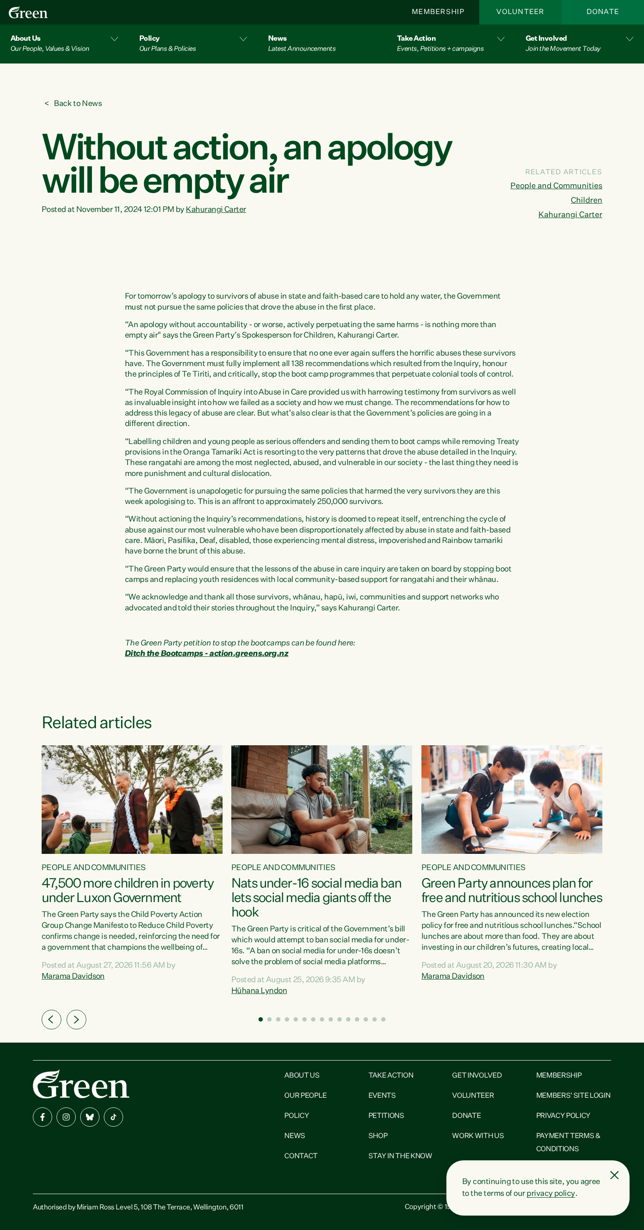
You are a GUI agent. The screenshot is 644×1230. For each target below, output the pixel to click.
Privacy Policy (563, 1116)
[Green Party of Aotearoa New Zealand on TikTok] (113, 1117)
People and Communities (556, 186)
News (294, 1136)
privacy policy (551, 1194)
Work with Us (478, 1136)
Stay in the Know (400, 1156)
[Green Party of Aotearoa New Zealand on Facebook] (42, 1117)
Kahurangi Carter (216, 210)
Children (586, 200)
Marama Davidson (73, 976)
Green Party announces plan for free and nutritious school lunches (511, 891)
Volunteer (520, 12)
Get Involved (477, 1075)
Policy (296, 1116)
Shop (378, 1136)
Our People (305, 1096)
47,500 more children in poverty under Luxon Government (127, 891)
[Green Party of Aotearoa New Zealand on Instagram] (66, 1117)
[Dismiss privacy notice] (614, 1175)
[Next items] (76, 1019)
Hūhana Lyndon (259, 991)
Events (382, 1096)
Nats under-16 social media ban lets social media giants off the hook (316, 899)
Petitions (386, 1116)
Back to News (78, 104)
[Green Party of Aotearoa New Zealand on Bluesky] (89, 1117)
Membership (438, 12)
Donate (603, 12)
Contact (301, 1156)
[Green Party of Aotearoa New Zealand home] (81, 1084)
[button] (64, 44)
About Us (301, 1075)
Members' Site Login (573, 1096)
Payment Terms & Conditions (568, 1143)
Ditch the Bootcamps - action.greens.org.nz (206, 654)
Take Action (390, 1075)
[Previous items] (51, 1019)
